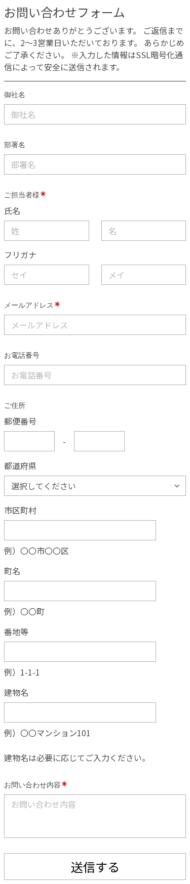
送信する (95, 866)
